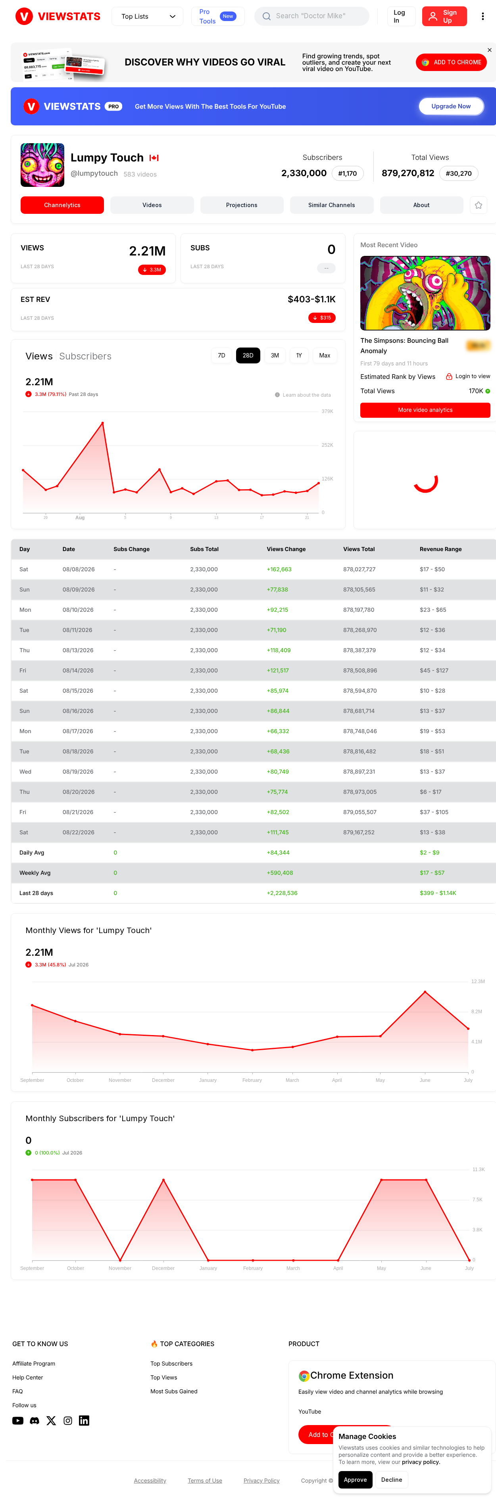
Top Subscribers (171, 1363)
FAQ (17, 1391)
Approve (355, 1479)
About (421, 205)
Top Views (163, 1377)
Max (325, 355)
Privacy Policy (262, 1480)
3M (275, 355)
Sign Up (450, 16)
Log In (399, 16)
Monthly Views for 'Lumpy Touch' (88, 930)
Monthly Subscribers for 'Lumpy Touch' (100, 1118)
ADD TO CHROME (457, 62)
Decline (391, 1479)
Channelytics (62, 205)
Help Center (27, 1377)
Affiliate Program (33, 1363)
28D (248, 355)
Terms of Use (205, 1480)
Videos (152, 205)
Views (39, 356)
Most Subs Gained (174, 1391)
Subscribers (85, 356)
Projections (242, 205)
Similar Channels (331, 205)
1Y (299, 355)
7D (221, 355)
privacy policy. (421, 1462)
